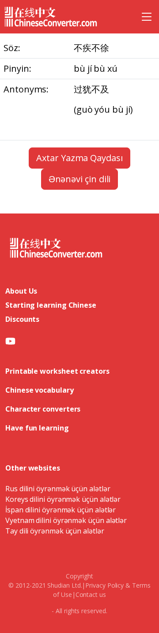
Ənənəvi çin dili (80, 179)
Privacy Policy (104, 585)
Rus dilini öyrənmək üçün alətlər (57, 488)
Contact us (91, 594)
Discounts (22, 319)
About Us (21, 291)
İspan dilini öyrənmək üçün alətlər (60, 510)
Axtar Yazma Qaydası (79, 158)
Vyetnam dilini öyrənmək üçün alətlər (66, 520)
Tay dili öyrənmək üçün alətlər (54, 531)
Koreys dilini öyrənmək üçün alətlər (63, 499)
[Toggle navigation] (146, 17)
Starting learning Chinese (50, 305)
